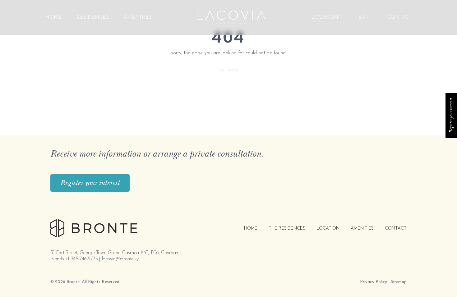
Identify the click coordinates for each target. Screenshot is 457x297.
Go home (229, 70)
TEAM (363, 17)
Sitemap (399, 282)
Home (53, 17)
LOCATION (324, 17)
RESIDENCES (93, 17)
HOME (250, 228)
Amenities (138, 17)
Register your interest (90, 183)
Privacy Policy (373, 282)
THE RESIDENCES (287, 228)
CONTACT (399, 17)
